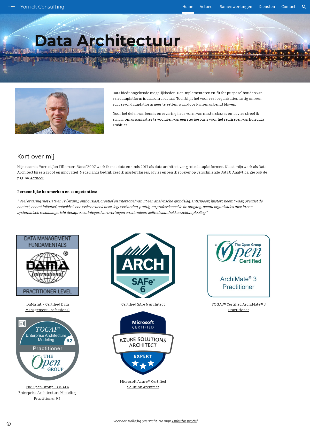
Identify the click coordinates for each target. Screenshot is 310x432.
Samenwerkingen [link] (236, 6)
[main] (107, 48)
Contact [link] (288, 6)
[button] (304, 7)
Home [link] (187, 6)
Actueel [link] (207, 6)
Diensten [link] (267, 6)
